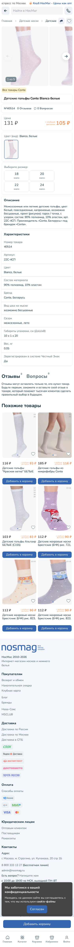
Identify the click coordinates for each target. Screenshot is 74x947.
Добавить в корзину (19, 481)
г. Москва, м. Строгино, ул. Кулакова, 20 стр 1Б (32, 858)
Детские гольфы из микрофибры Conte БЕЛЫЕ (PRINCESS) (50, 469)
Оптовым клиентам (14, 828)
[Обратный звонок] (68, 11)
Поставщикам (11, 833)
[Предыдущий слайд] (8, 56)
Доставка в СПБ (12, 740)
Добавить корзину (37, 924)
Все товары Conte (13, 90)
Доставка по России (15, 729)
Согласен (37, 909)
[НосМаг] (37, 649)
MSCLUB (7, 714)
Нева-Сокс (9, 709)
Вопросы (36, 376)
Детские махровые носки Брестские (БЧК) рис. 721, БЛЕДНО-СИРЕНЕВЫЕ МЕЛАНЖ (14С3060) (54, 543)
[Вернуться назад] (5, 11)
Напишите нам (28, 875)
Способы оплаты (12, 791)
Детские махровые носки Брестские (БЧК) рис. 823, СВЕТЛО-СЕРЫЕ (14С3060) (54, 616)
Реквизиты (9, 838)
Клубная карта (11, 691)
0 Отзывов (24, 108)
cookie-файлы (46, 901)
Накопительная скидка (17, 685)
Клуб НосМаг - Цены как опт (52, 3)
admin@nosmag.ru (13, 870)
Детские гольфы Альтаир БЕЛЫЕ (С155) (19, 543)
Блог (5, 697)
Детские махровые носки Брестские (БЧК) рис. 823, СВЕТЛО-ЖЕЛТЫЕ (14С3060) (19, 616)
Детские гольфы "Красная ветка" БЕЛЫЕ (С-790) (18, 469)
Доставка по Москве (15, 734)
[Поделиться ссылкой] (61, 21)
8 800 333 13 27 (12, 865)
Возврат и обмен (12, 680)
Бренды (7, 702)
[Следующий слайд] (66, 56)
